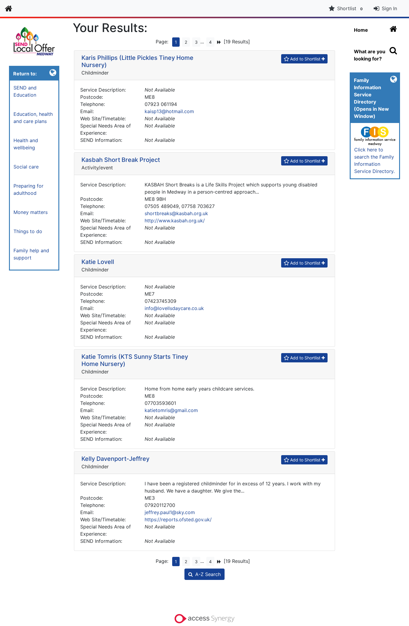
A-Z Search (208, 574)
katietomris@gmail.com (171, 410)
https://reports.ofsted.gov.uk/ (178, 519)
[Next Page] (219, 42)
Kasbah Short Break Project (120, 159)
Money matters (30, 212)
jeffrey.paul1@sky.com (170, 512)
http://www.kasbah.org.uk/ (175, 221)
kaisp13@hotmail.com (169, 111)
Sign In (389, 8)
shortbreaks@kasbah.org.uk (176, 213)
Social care (26, 167)
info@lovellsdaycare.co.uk (174, 308)
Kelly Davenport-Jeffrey (115, 458)
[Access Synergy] (204, 618)
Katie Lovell (97, 261)
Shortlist (350, 8)
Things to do (27, 231)
